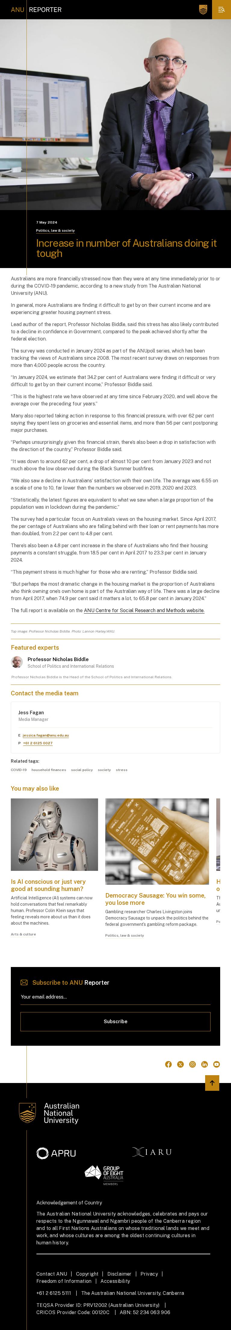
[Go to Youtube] (216, 1064)
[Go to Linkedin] (204, 1064)
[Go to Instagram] (192, 1064)
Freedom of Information (64, 1281)
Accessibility (115, 1281)
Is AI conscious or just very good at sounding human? (48, 885)
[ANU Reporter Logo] (36, 9)
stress (122, 770)
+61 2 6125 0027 (38, 743)
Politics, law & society (55, 230)
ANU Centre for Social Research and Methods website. (144, 610)
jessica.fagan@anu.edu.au (46, 735)
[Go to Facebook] (168, 1064)
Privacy (149, 1274)
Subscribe (116, 1021)
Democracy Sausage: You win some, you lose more (155, 899)
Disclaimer (119, 1274)
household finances (49, 770)
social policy (82, 770)
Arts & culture (23, 934)
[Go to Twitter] (180, 1064)
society (104, 770)
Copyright (87, 1274)
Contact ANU (51, 1274)
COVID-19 (19, 770)
